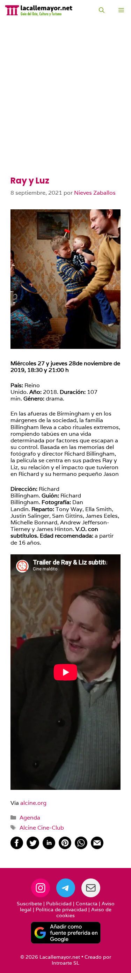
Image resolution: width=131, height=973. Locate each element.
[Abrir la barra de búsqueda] (101, 10)
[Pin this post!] (65, 847)
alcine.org (33, 803)
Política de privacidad (61, 909)
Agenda (30, 817)
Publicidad (59, 903)
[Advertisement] (65, 107)
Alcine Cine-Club (42, 827)
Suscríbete (29, 903)
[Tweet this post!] (33, 847)
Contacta (86, 903)
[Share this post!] (16, 847)
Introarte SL (65, 963)
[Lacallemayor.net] (38, 10)
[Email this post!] (97, 847)
